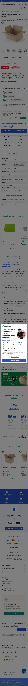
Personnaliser (15, 357)
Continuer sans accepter (20, 326)
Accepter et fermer (15, 360)
